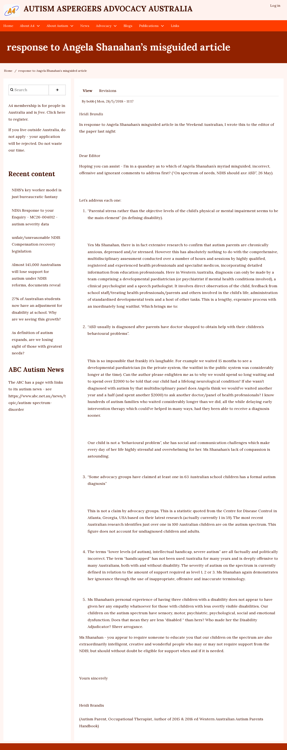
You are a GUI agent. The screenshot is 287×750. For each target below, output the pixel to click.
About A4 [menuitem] (27, 26)
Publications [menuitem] (149, 26)
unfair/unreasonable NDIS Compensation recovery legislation (36, 244)
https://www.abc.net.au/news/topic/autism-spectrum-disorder (37, 403)
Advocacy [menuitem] (103, 26)
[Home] (11, 10)
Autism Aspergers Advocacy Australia (108, 8)
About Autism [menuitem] (57, 26)
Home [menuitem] (8, 26)
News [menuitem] (84, 26)
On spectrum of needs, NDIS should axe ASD (214, 172)
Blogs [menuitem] (128, 26)
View (87, 90)
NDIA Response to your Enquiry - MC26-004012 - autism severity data (35, 217)
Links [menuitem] (175, 26)
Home (8, 71)
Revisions (107, 90)
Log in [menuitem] (275, 5)
